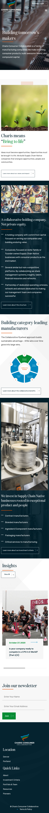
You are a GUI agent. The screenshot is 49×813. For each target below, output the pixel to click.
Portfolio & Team (10, 784)
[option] (25, 624)
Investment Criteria (11, 780)
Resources (7, 789)
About (5, 775)
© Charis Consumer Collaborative (24, 806)
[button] (46, 10)
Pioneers (6, 794)
